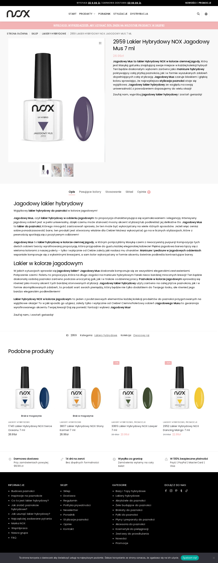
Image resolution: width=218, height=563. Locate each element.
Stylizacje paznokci (76, 519)
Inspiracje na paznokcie (26, 495)
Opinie (67, 524)
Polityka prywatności (77, 505)
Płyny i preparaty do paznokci (135, 519)
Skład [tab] (129, 192)
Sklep (35, 33)
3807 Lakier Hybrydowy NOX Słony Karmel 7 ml (82, 428)
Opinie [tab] (143, 192)
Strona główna (17, 33)
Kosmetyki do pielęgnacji (132, 529)
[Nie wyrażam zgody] (213, 558)
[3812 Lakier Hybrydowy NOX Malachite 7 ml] (208, 42)
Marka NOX (18, 523)
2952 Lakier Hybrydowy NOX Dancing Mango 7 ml (181, 428)
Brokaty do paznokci (129, 510)
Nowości (121, 538)
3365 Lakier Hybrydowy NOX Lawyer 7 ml (134, 428)
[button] (100, 43)
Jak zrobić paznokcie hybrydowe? (25, 507)
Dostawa (69, 495)
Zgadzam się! (189, 557)
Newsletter (70, 510)
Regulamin (70, 500)
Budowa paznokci (23, 491)
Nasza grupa (19, 533)
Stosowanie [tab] (113, 192)
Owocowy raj (141, 335)
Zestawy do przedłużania (132, 533)
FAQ (14, 537)
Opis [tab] (72, 192)
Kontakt (68, 529)
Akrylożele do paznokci (131, 500)
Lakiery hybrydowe (54, 33)
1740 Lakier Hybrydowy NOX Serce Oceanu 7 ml (30, 428)
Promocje (140, 422)
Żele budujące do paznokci (133, 505)
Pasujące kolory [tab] (90, 192)
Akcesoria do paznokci (130, 524)
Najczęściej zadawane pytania (31, 518)
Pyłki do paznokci (127, 514)
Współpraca (19, 528)
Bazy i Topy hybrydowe (131, 491)
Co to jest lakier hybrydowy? (30, 500)
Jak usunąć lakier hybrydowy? (30, 514)
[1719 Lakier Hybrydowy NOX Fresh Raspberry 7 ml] (204, 42)
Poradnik (69, 514)
